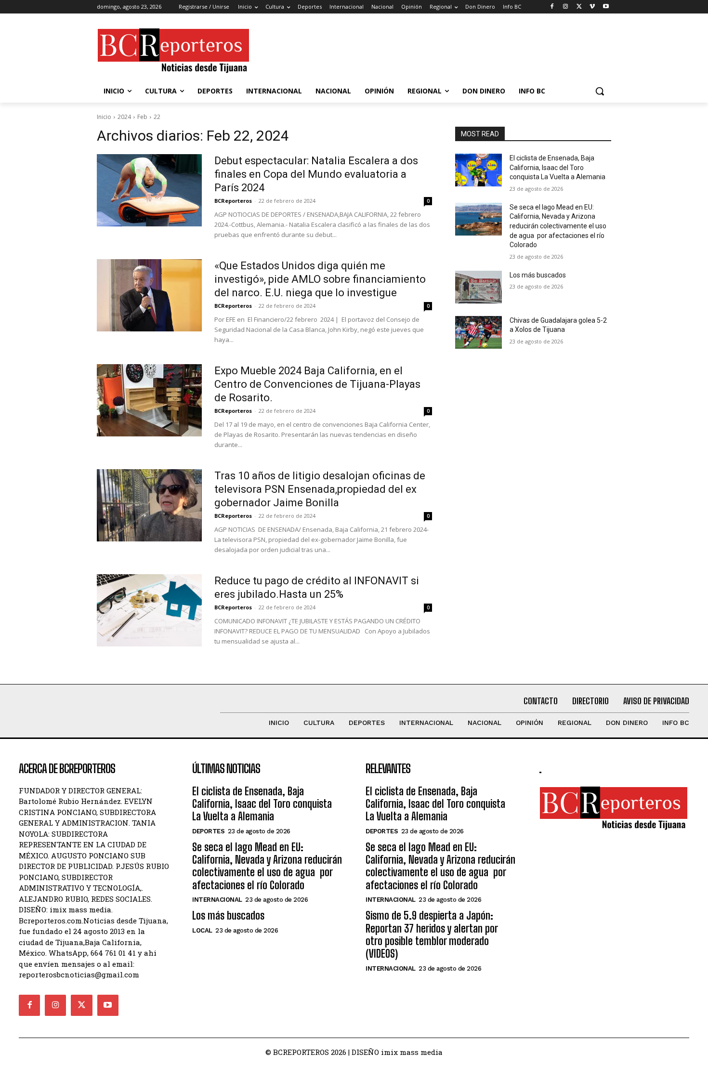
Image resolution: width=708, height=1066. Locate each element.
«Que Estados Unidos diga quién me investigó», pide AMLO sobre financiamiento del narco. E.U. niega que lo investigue (320, 279)
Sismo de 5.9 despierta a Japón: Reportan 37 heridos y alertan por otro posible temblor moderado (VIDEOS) (432, 934)
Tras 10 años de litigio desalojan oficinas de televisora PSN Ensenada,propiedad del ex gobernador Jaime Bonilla (319, 489)
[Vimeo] (592, 7)
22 (157, 117)
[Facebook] (552, 7)
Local (202, 930)
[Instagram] (565, 7)
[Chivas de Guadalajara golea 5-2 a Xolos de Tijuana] (478, 332)
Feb (142, 117)
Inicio (104, 117)
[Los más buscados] (478, 287)
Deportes (208, 831)
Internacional (217, 899)
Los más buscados (538, 275)
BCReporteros (233, 200)
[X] (579, 7)
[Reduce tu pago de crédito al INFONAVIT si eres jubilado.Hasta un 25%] (149, 610)
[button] (599, 91)
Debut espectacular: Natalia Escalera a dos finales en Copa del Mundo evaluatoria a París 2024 (316, 174)
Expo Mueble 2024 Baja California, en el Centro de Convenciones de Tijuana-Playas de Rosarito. (317, 384)
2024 (124, 117)
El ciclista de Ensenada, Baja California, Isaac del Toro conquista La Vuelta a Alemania (557, 167)
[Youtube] (605, 7)
